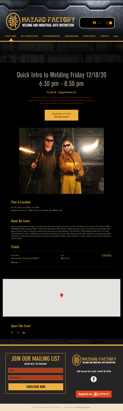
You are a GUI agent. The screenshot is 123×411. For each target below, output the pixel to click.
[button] (109, 22)
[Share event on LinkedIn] (24, 332)
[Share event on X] (18, 332)
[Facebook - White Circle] (94, 379)
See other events (61, 117)
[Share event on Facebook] (12, 332)
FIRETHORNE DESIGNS (83, 407)
